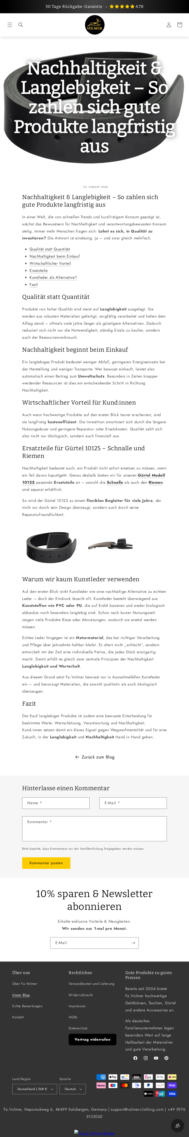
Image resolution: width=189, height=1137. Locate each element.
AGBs (73, 1017)
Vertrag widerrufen (92, 1039)
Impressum (77, 1006)
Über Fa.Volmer (24, 983)
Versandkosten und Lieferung (91, 983)
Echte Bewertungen (27, 1006)
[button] (9, 24)
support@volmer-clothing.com (137, 1109)
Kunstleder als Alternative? (53, 277)
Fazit (34, 284)
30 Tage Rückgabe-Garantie (74, 6)
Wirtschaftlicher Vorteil (50, 263)
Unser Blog (21, 994)
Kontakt (18, 1017)
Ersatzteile (39, 270)
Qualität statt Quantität (50, 249)
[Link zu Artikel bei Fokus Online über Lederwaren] (94, 1133)
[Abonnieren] (133, 943)
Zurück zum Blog (98, 757)
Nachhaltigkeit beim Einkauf (55, 256)
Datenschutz (78, 1028)
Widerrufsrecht (81, 994)
